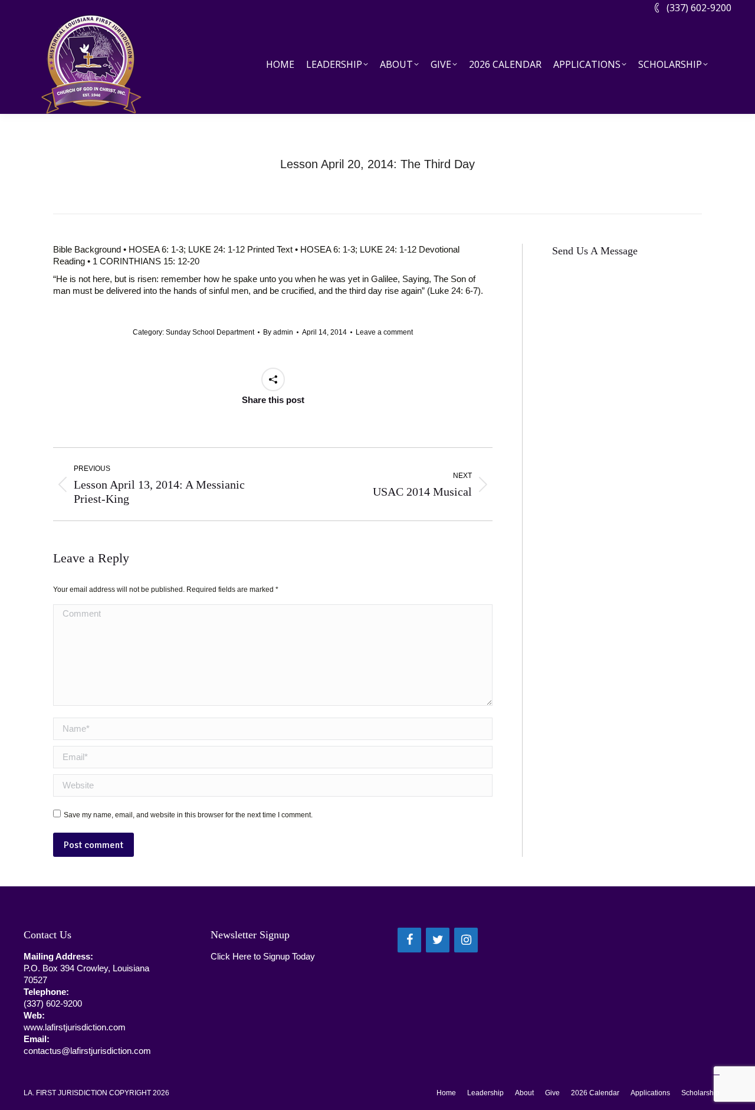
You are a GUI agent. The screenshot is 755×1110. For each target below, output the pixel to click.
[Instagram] (466, 940)
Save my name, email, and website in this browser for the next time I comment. (188, 815)
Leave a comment (384, 332)
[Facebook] (409, 940)
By (278, 332)
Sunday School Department (210, 332)
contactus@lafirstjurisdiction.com (87, 1051)
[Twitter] (437, 940)
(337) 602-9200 (699, 7)
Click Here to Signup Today (263, 956)
